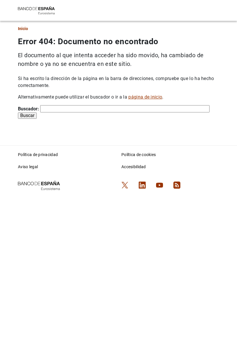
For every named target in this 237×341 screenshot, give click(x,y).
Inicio (23, 28)
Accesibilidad (133, 166)
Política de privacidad (38, 154)
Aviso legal (28, 166)
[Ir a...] (36, 10)
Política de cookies (138, 154)
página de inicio (145, 97)
